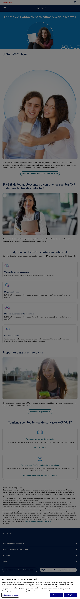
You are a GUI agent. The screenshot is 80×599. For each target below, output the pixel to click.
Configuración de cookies (10, 595)
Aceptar (70, 595)
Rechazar (56, 595)
